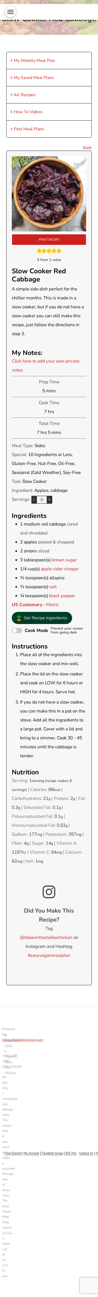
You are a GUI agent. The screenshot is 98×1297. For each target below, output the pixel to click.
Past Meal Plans (29, 129)
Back (87, 148)
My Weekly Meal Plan (34, 60)
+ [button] (49, 499)
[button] (10, 12)
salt (53, 587)
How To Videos (28, 112)
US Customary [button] (27, 605)
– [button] (34, 499)
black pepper (62, 596)
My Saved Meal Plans (34, 78)
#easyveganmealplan (49, 955)
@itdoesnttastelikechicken (46, 937)
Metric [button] (52, 605)
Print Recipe (49, 239)
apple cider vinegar (60, 569)
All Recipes (25, 95)
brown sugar (64, 560)
